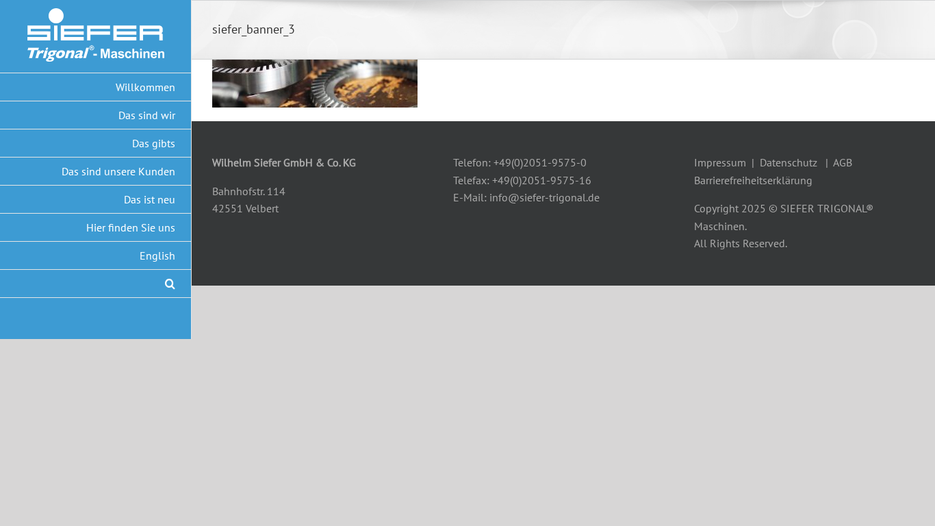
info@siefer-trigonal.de (544, 197)
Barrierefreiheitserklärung (753, 180)
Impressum (720, 162)
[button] (96, 284)
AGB (842, 162)
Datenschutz (788, 162)
